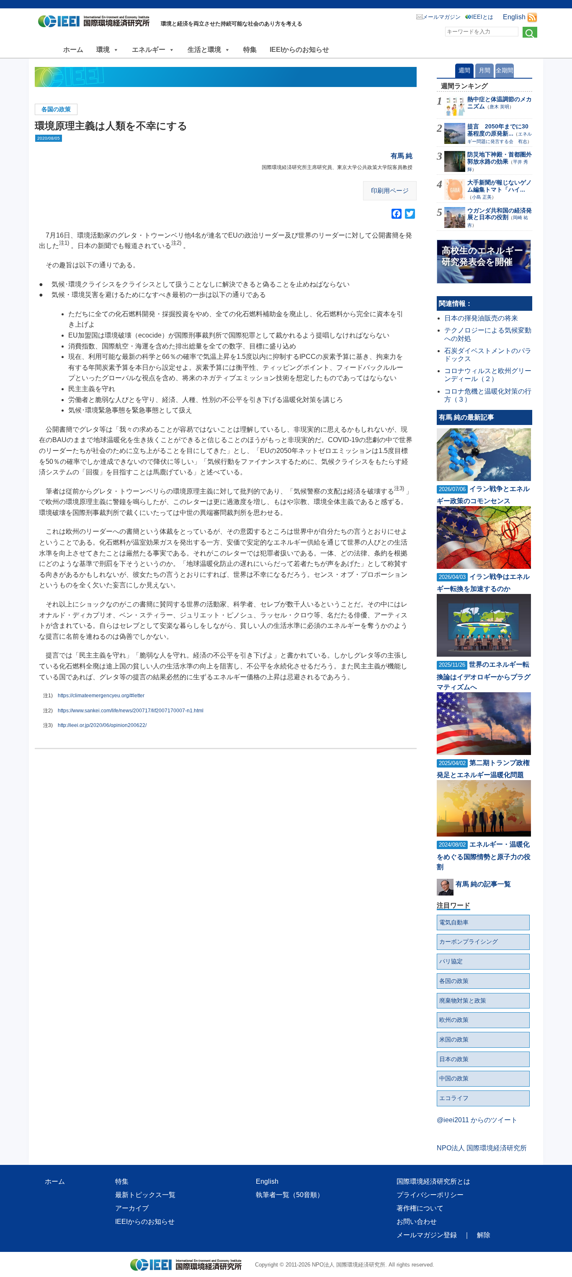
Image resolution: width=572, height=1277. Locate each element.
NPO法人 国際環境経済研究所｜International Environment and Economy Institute (96, 23)
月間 (484, 70)
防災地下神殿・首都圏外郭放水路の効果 (499, 158)
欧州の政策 (454, 1019)
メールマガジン (442, 17)
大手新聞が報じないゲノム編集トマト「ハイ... (499, 186)
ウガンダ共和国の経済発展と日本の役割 (499, 214)
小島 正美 (482, 197)
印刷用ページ (390, 190)
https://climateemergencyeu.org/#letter (101, 696)
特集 (250, 49)
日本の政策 (454, 1059)
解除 (483, 1235)
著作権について (420, 1208)
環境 (103, 49)
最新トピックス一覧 (145, 1194)
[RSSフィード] (532, 16)
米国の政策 (454, 1039)
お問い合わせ (417, 1221)
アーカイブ (132, 1208)
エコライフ (454, 1098)
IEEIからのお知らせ (299, 49)
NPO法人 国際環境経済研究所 (482, 1148)
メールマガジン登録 (427, 1235)
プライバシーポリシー (430, 1194)
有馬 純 (401, 155)
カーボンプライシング (468, 941)
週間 (464, 70)
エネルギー (148, 49)
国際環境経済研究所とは (433, 1181)
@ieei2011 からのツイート (477, 1119)
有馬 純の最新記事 (466, 417)
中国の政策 (454, 1078)
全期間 (504, 70)
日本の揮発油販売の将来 (481, 318)
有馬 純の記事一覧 (483, 884)
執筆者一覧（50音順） (290, 1194)
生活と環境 (204, 49)
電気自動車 (454, 922)
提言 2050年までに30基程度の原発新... (497, 130)
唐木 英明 (499, 106)
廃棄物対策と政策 (462, 1000)
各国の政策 (56, 109)
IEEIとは (482, 17)
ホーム (73, 49)
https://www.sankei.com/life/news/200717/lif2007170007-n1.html (131, 711)
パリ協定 (451, 961)
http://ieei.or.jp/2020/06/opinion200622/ (102, 725)
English (514, 16)
